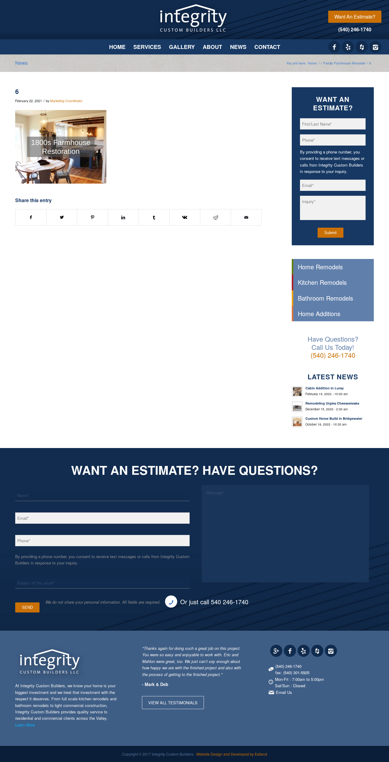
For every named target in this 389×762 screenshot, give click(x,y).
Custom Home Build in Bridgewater (333, 418)
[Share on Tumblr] (154, 217)
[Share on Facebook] (30, 217)
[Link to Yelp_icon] (348, 47)
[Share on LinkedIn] (123, 217)
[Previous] (227, 651)
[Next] (241, 651)
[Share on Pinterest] (92, 217)
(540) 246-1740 (354, 29)
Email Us (284, 692)
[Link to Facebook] (334, 47)
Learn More (25, 725)
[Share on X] (61, 217)
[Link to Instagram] (375, 47)
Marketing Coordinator (66, 100)
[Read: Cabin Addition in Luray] (297, 391)
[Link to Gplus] (276, 651)
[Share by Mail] (246, 217)
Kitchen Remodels (322, 282)
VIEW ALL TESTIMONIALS (173, 702)
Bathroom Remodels (325, 298)
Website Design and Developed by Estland (231, 754)
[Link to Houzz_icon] (362, 47)
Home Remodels (320, 266)
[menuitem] (354, 17)
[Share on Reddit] (215, 217)
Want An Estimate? (354, 16)
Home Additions (319, 313)
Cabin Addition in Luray (324, 388)
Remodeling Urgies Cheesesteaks (332, 403)
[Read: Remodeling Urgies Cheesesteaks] (297, 406)
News (21, 62)
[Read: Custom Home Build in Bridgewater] (297, 421)
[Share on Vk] (185, 217)
